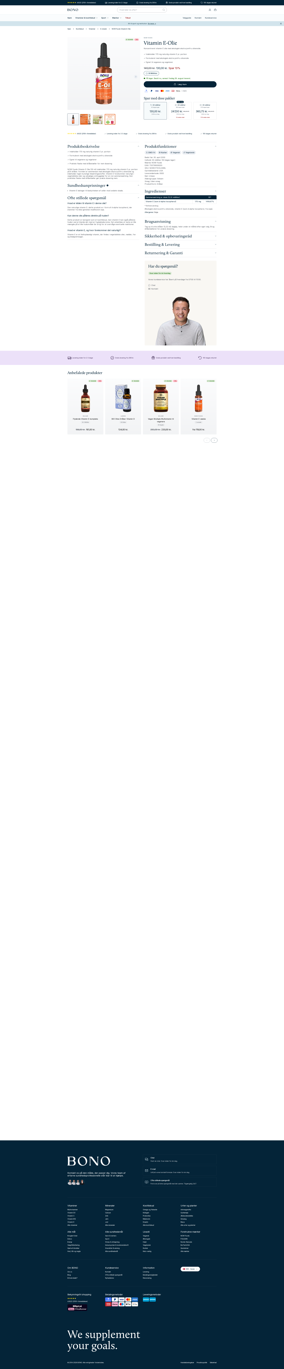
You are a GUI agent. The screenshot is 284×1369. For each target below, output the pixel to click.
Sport (103, 18)
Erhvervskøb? (72, 1278)
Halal (144, 1242)
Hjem (69, 18)
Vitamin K (70, 1222)
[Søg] (163, 10)
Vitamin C (70, 1216)
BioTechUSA (185, 1245)
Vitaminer (92, 29)
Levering (146, 1272)
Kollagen (146, 1213)
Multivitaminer (72, 1210)
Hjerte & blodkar (73, 1248)
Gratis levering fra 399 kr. (148, 3)
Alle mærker (185, 1251)
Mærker (115, 18)
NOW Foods (148, 37)
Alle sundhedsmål (114, 1232)
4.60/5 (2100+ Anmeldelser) (86, 3)
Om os (69, 1272)
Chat (153, 285)
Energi (69, 1242)
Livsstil (146, 1232)
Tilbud (127, 18)
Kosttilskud (80, 29)
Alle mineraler (110, 1225)
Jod (106, 1222)
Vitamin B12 (71, 1219)
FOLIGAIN (184, 1239)
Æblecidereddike (187, 1216)
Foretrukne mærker (190, 1232)
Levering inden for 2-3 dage (117, 3)
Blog (69, 1275)
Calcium (108, 1213)
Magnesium (109, 1210)
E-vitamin (103, 29)
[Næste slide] (136, 76)
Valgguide (187, 18)
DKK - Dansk (189, 1269)
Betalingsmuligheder (150, 1275)
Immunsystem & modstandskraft (117, 1245)
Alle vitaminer (72, 1225)
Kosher (145, 1248)
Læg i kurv (182, 84)
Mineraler (110, 1206)
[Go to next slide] (214, 440)
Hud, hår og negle (74, 1251)
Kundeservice (211, 18)
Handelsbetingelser (187, 1362)
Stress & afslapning (112, 1242)
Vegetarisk (147, 1245)
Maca (183, 1222)
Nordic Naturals (186, 1242)
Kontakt (198, 18)
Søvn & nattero (110, 1236)
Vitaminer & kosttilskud (85, 18)
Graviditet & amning (112, 1248)
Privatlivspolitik (202, 1362)
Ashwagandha (186, 1210)
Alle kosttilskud (148, 1225)
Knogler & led (72, 1236)
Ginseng (183, 1219)
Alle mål (71, 1232)
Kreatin (145, 1222)
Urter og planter (189, 1206)
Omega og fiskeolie (150, 1210)
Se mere (152, 23)
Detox (69, 1239)
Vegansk (146, 1236)
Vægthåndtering (73, 1245)
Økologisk (146, 1239)
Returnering (147, 1278)
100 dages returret (210, 3)
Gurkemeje (184, 1213)
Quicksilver (184, 1248)
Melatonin (146, 1219)
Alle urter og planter (188, 1225)
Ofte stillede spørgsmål (113, 1275)
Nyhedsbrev (109, 1278)
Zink (106, 1216)
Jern (106, 1219)
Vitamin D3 (71, 1213)
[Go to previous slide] (207, 440)
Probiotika (146, 1216)
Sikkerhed (213, 1362)
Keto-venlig (147, 1251)
